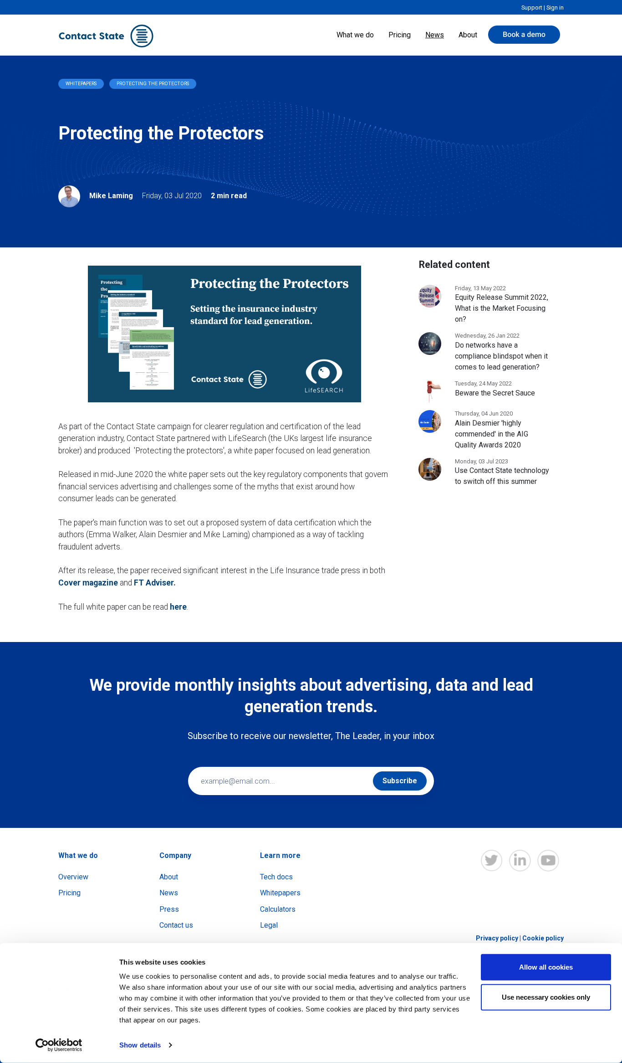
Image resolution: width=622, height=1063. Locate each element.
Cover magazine (88, 582)
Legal (269, 925)
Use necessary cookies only (546, 997)
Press (169, 909)
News (434, 35)
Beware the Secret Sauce (495, 393)
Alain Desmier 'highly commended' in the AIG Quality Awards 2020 (491, 434)
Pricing (399, 35)
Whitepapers (81, 84)
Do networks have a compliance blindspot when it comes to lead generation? (501, 356)
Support (531, 7)
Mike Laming (111, 195)
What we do (355, 35)
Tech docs (276, 877)
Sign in (555, 7)
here (178, 606)
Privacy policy (497, 938)
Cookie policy (543, 938)
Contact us (176, 925)
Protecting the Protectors (153, 84)
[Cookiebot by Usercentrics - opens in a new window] (59, 1045)
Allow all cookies (546, 967)
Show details (140, 1045)
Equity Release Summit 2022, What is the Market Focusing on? (501, 308)
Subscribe (399, 780)
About (468, 35)
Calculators (278, 909)
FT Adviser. (155, 582)
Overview (73, 877)
